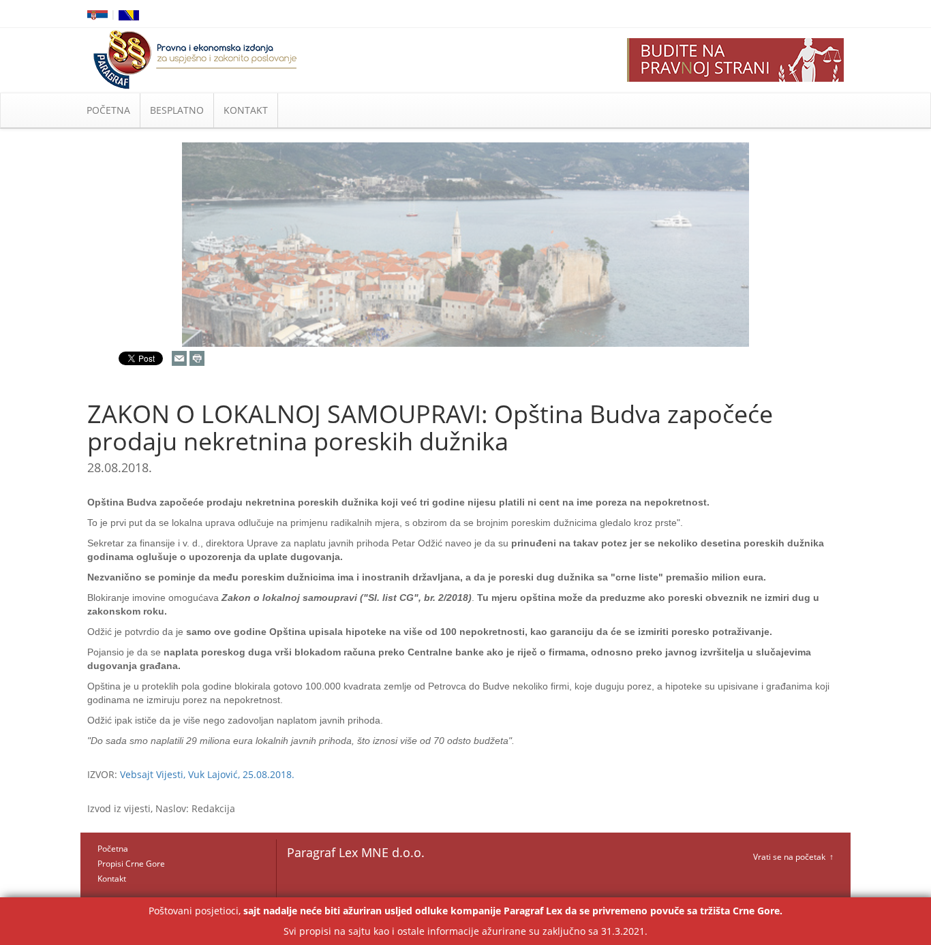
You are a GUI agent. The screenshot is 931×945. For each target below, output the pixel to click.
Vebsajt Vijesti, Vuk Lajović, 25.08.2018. (207, 774)
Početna (112, 848)
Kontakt (111, 878)
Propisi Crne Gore (131, 863)
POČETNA (108, 110)
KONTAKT (246, 110)
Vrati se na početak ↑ (793, 857)
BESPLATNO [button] (177, 110)
